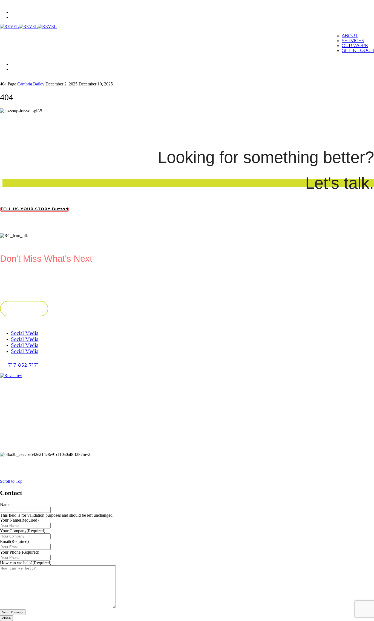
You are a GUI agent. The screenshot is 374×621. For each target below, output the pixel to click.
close (6, 618)
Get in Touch (358, 51)
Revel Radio (23, 440)
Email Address (14, 278)
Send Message (12, 612)
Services (20, 18)
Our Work (355, 46)
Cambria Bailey (31, 84)
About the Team (26, 425)
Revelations (22, 435)
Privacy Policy (25, 445)
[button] (34, 209)
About (18, 13)
